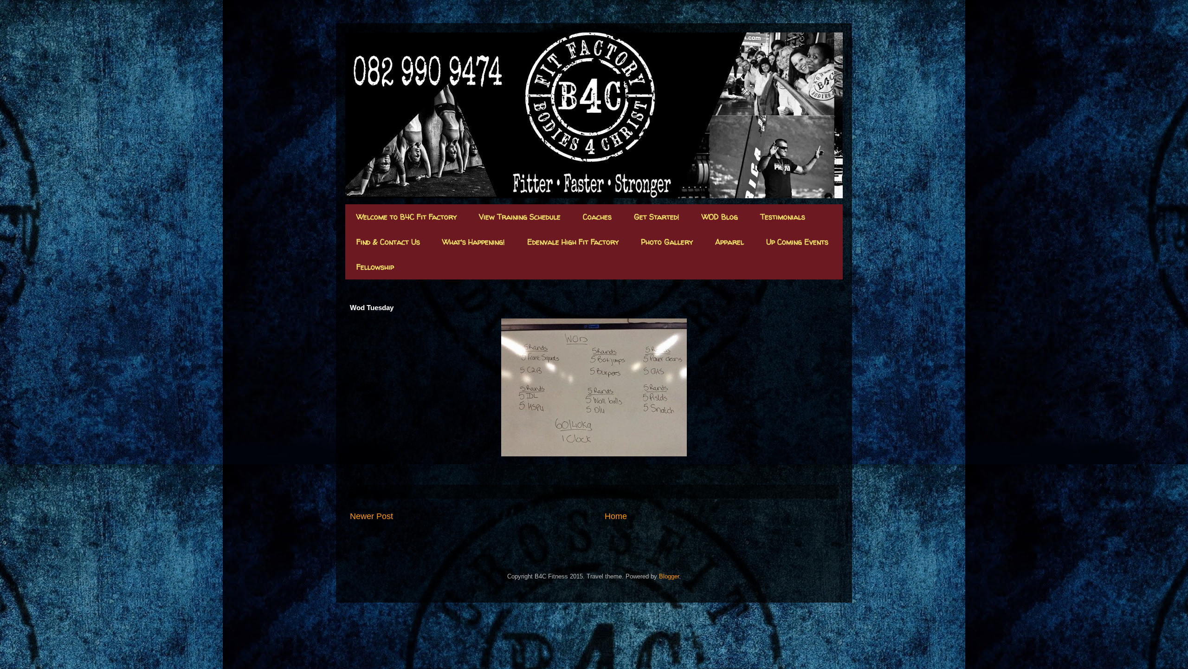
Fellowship (375, 267)
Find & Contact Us (388, 242)
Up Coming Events (797, 242)
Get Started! (656, 217)
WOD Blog (720, 217)
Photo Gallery (667, 242)
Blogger (669, 576)
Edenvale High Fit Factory (573, 242)
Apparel (729, 242)
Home (616, 516)
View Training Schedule (520, 217)
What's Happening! (473, 242)
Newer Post (371, 516)
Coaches (597, 217)
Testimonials (782, 217)
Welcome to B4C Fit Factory (406, 217)
